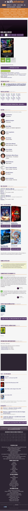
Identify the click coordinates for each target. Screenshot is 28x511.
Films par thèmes (4, 12)
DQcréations (16, 504)
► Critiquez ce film (14, 67)
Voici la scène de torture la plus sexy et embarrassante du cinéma (14, 456)
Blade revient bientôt (14, 452)
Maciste (14, 470)
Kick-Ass (5, 76)
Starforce (14, 479)
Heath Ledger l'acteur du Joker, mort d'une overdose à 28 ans (14, 458)
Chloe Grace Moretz (4, 74)
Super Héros (9, 77)
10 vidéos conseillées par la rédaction (14, 448)
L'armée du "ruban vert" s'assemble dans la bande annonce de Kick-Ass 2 (14, 417)
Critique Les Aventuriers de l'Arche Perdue (14, 494)
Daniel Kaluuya (9, 161)
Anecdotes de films (21, 14)
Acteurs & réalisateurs (17, 12)
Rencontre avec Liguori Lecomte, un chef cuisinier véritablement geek (14, 447)
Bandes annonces (21, 9)
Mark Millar (8, 126)
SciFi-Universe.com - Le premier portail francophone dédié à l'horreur (14, 2)
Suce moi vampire (14, 482)
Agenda (22, 16)
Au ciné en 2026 (6, 11)
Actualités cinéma (14, 9)
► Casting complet (22, 74)
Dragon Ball (14, 468)
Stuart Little (14, 486)
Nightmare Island (2, 314)
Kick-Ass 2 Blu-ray (10, 189)
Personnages (24, 12)
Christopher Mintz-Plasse (12, 155)
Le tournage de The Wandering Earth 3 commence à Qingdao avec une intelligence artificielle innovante (14, 455)
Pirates (14, 476)
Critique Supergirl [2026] (14, 492)
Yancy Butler (9, 149)
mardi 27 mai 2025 (4, 348)
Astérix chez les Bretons (14, 483)
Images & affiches (6, 14)
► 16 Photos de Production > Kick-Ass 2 (13, 104)
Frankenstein (14, 463)
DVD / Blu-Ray (13, 34)
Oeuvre (2, 34)
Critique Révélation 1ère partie (14, 497)
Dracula (14, 462)
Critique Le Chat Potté (14, 498)
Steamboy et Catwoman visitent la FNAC (14, 457)
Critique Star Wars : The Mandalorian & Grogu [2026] (14, 491)
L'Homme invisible (14, 472)
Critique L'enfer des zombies (14, 499)
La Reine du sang (14, 480)
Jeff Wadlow (9, 114)
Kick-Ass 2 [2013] (6, 32)
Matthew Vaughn (10, 120)
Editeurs (10, 12)
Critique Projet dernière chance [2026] (14, 493)
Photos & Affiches (20, 34)
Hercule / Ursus (14, 464)
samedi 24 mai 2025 (4, 349)
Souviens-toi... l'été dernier (14, 484)
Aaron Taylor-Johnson (11, 167)
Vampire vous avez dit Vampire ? (14, 449)
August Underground (14, 477)
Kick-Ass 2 (8, 196)
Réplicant (14, 478)
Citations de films (14, 14)
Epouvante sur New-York (14, 485)
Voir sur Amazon (5, 226)
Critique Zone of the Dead (14, 500)
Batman (14, 466)
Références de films (8, 16)
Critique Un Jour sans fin (14, 496)
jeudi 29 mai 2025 (4, 346)
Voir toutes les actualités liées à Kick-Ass (15, 422)
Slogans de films (16, 16)
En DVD (18, 11)
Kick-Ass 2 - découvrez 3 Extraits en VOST (12, 408)
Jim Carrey (19, 73)
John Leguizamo (10, 73)
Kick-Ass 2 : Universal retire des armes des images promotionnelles (14, 412)
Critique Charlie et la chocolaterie (14, 490)
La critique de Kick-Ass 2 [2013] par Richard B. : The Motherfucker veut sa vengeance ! (16, 84)
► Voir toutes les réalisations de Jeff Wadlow (13, 318)
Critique (9, 34)
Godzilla (14, 465)
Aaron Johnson (10, 178)
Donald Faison (9, 172)
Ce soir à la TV (13, 11)
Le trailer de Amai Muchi (14, 451)
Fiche (6, 34)
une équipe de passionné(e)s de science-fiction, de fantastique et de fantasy (17, 428)
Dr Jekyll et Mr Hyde (14, 469)
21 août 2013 (16, 72)
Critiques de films (6, 9)
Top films (23, 11)
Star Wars (14, 471)
